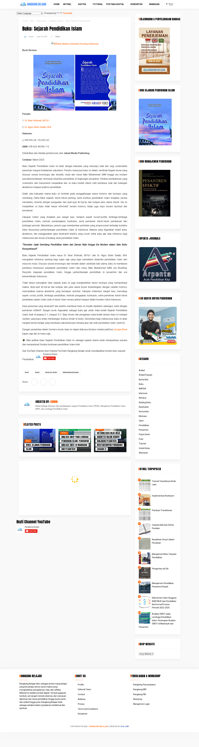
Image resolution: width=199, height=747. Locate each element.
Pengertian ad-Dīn (160, 569)
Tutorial (98, 4)
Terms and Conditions (88, 709)
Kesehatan (144, 407)
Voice (57, 36)
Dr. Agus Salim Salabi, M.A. (38, 127)
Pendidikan (144, 425)
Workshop (137, 699)
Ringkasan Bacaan (71, 372)
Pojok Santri (144, 434)
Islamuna (143, 393)
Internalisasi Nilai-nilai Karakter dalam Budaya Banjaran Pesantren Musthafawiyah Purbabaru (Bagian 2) (110, 441)
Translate (67, 13)
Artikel (67, 4)
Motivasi (143, 416)
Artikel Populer (145, 375)
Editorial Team (84, 689)
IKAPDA (142, 388)
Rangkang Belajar (98, 726)
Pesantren (143, 430)
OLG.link (124, 726)
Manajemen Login (141, 704)
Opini (141, 421)
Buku (37, 372)
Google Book (120, 329)
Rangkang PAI (139, 694)
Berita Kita (143, 379)
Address (82, 699)
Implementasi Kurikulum (163, 496)
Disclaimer (82, 714)
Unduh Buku (144, 448)
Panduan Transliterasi (162, 510)
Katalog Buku (51, 372)
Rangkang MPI (139, 689)
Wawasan (154, 4)
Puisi (141, 439)
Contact (81, 694)
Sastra (82, 4)
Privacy (81, 704)
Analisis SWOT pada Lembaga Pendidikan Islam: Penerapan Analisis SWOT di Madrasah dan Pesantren (157, 620)
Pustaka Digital (115, 4)
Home (57, 4)
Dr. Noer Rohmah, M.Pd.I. (37, 120)
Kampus (142, 398)
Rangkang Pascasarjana (144, 684)
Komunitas (137, 4)
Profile (81, 684)
